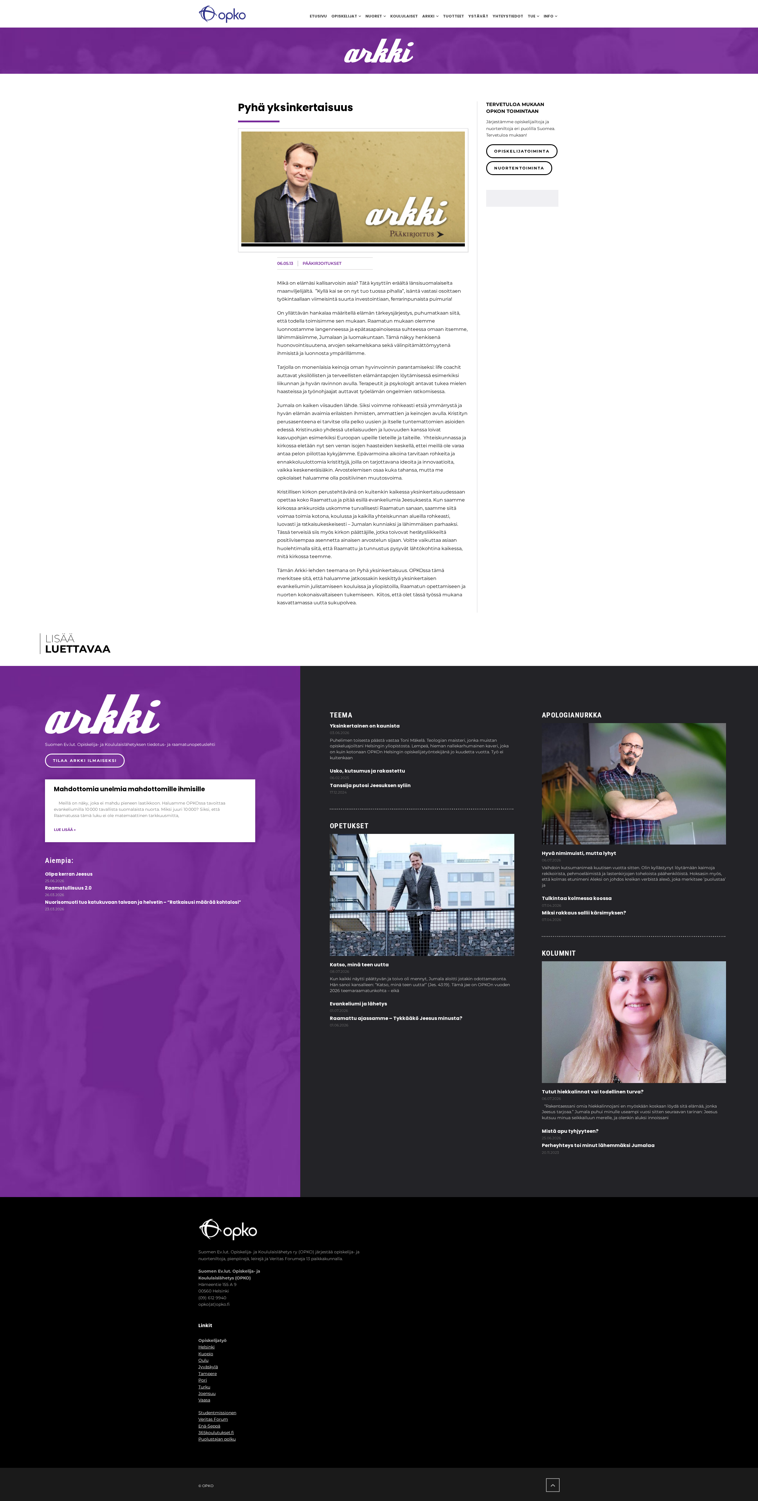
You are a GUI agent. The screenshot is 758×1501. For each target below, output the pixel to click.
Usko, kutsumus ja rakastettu (367, 771)
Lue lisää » (65, 829)
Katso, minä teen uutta (359, 964)
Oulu (203, 1360)
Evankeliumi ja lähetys (358, 1003)
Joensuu (207, 1393)
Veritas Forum (213, 1419)
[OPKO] (222, 14)
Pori (202, 1380)
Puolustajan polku (217, 1439)
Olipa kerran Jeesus (69, 874)
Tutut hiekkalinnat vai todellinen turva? (592, 1091)
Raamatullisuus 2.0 (68, 888)
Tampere (207, 1373)
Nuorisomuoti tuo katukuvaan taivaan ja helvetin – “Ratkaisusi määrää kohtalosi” (143, 902)
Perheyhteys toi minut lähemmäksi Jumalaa (598, 1145)
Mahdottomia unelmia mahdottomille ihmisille (129, 789)
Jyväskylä (208, 1366)
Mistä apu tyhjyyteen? (570, 1131)
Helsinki (206, 1347)
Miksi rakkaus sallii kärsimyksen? (584, 912)
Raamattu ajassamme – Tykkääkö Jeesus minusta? (396, 1018)
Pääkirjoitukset (322, 263)
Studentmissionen (217, 1412)
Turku (204, 1387)
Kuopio (205, 1353)
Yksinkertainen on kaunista (365, 726)
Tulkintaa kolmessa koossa (577, 898)
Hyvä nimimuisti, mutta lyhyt (579, 853)
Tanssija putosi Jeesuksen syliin (370, 785)
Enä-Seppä (209, 1426)
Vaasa (204, 1400)
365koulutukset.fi (216, 1432)
